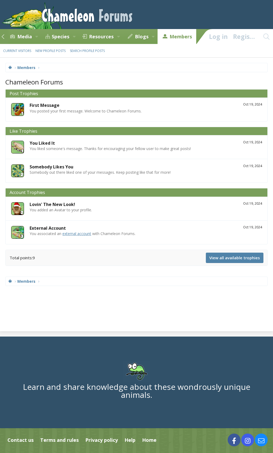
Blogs (141, 36)
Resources (101, 36)
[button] (37, 36)
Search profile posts (87, 50)
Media (24, 36)
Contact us (20, 440)
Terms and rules (59, 440)
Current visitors (17, 50)
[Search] (266, 36)
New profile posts (50, 50)
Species (60, 36)
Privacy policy (101, 440)
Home (149, 440)
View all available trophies (234, 257)
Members (181, 36)
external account (76, 233)
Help (130, 440)
